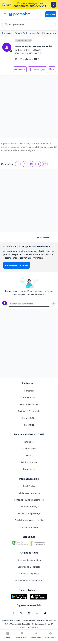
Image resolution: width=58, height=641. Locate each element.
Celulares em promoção (29, 492)
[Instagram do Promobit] (29, 613)
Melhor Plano (29, 448)
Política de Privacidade (29, 411)
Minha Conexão (29, 462)
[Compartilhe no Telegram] (38, 164)
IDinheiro (29, 441)
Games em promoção (29, 506)
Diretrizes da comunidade (29, 559)
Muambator (29, 469)
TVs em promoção (29, 527)
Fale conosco (29, 397)
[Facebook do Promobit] (13, 613)
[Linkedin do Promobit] (37, 613)
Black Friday (29, 486)
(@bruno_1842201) (29, 50)
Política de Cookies (29, 404)
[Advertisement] (29, 107)
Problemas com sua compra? (29, 580)
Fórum (17, 33)
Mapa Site (29, 424)
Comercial (29, 390)
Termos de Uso (29, 417)
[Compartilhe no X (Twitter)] (24, 164)
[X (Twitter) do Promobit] (21, 613)
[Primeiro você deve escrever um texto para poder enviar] (53, 303)
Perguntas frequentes (29, 573)
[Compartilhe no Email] (45, 164)
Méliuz (29, 455)
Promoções (7, 33)
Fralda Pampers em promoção (29, 520)
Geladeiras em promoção (29, 513)
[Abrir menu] (5, 14)
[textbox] (29, 303)
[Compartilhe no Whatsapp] (31, 164)
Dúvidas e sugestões (31, 33)
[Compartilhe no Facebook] (18, 164)
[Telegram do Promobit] (45, 613)
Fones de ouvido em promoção (29, 499)
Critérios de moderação (29, 566)
